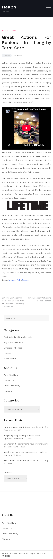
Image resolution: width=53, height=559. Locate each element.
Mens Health (10, 358)
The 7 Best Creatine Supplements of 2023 (24, 460)
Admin (19, 55)
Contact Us (9, 380)
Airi (41, 553)
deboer (12, 280)
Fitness (7, 55)
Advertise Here (11, 375)
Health (9, 7)
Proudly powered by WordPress (17, 553)
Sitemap (8, 391)
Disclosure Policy (12, 386)
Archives (8, 472)
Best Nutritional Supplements (18, 337)
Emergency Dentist (13, 348)
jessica (25, 280)
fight (19, 280)
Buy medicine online (13, 342)
